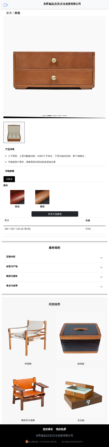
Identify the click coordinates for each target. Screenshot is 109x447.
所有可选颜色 (55, 214)
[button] (10, 67)
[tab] (9, 179)
